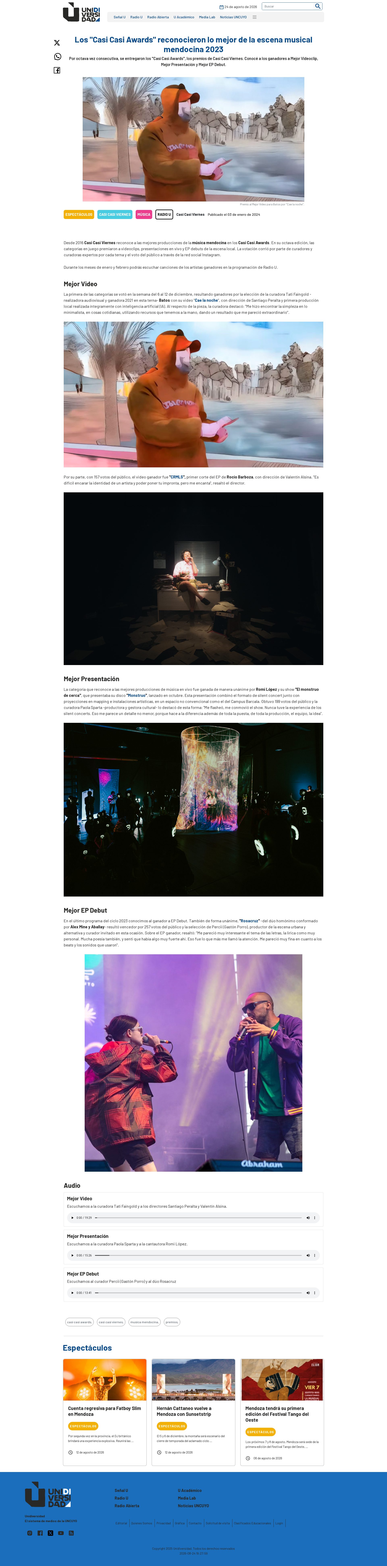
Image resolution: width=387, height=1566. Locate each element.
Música (143, 214)
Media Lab (207, 17)
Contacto (195, 1523)
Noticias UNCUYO (233, 17)
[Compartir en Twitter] (58, 42)
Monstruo (136, 695)
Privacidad (163, 1523)
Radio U (136, 17)
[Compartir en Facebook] (58, 70)
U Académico (184, 17)
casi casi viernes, (111, 1322)
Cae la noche (206, 300)
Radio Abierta (158, 17)
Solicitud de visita (218, 1523)
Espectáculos (79, 214)
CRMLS (177, 476)
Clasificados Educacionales (252, 1523)
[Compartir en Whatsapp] (58, 56)
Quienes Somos (141, 1523)
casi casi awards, (79, 1322)
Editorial (121, 1523)
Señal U (120, 17)
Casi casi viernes (115, 214)
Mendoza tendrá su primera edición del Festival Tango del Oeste (277, 1414)
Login (279, 1523)
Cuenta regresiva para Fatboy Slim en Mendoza (104, 1411)
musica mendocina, (144, 1322)
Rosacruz (249, 920)
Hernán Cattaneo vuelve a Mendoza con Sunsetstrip (184, 1411)
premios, (172, 1322)
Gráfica (180, 1523)
